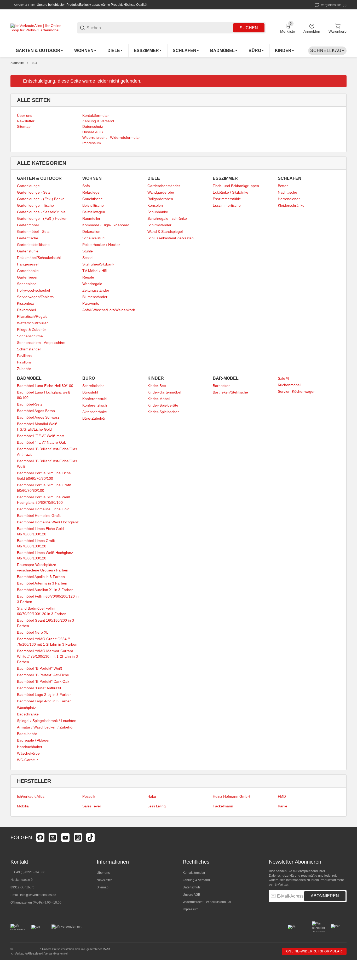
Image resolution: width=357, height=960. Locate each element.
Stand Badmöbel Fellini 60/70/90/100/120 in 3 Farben (41, 611)
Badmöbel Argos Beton (36, 411)
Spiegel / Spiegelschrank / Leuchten (46, 721)
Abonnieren (325, 896)
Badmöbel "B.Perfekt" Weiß (39, 668)
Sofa (86, 186)
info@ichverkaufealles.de (38, 895)
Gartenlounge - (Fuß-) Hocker (42, 218)
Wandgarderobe (160, 192)
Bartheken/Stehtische (230, 392)
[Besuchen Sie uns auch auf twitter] (53, 837)
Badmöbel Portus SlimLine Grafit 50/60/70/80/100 (44, 488)
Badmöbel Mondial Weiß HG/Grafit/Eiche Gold (37, 426)
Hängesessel (27, 264)
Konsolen (155, 205)
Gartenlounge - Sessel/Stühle (41, 212)
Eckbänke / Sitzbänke (230, 192)
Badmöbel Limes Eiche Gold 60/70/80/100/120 (40, 531)
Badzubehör (27, 734)
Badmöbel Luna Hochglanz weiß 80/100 (44, 395)
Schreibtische (93, 386)
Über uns (103, 873)
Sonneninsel (27, 284)
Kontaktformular (194, 873)
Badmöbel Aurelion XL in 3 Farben (45, 590)
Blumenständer (94, 297)
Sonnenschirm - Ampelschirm (41, 342)
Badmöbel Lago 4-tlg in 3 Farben (44, 701)
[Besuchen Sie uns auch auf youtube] (65, 837)
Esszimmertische (227, 205)
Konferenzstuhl (94, 399)
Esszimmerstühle (227, 199)
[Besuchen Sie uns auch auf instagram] (78, 837)
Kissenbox (25, 303)
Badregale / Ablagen (33, 740)
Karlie (282, 806)
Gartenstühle (27, 251)
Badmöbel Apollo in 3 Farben (41, 577)
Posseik (88, 796)
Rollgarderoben (160, 199)
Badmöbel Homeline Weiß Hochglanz (48, 522)
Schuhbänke (157, 212)
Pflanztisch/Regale (32, 316)
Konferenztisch (94, 405)
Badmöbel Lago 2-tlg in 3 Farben (44, 694)
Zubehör (24, 369)
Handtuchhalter (29, 747)
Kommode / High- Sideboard (105, 225)
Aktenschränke (94, 412)
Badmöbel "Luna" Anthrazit (39, 688)
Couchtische (92, 199)
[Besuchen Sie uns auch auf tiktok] (90, 837)
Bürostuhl (90, 392)
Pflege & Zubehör (31, 329)
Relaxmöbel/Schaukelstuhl (39, 258)
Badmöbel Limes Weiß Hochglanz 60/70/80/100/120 (45, 555)
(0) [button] (334, 5)
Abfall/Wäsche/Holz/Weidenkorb (108, 310)
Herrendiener (289, 199)
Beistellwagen (93, 212)
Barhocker (221, 386)
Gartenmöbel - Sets (33, 231)
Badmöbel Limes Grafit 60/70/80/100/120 (36, 543)
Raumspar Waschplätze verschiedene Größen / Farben (42, 567)
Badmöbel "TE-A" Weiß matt (40, 436)
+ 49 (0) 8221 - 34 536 (29, 872)
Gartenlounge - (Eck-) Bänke (41, 199)
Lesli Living (156, 806)
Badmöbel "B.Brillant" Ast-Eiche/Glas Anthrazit (47, 451)
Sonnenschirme (30, 336)
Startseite (17, 63)
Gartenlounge (28, 186)
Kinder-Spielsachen (163, 412)
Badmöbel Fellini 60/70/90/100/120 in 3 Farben (48, 599)
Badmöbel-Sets (29, 404)
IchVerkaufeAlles (30, 796)
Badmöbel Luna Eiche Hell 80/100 (45, 386)
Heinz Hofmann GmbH (231, 796)
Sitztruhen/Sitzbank (98, 264)
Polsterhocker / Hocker (101, 244)
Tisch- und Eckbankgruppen (236, 186)
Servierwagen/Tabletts (35, 297)
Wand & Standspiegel (165, 231)
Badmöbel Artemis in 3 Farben (42, 583)
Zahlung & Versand (196, 880)
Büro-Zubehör (94, 418)
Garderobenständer (163, 186)
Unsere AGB (191, 895)
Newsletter (104, 880)
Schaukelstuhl (93, 238)
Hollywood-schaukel (33, 290)
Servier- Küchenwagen (296, 391)
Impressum (190, 909)
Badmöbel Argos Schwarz (38, 417)
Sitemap (102, 887)
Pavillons (24, 356)
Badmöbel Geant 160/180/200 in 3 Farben (45, 623)
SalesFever (91, 806)
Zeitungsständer (95, 290)
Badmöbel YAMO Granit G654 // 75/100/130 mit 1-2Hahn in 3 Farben (47, 641)
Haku (151, 796)
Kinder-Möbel (158, 399)
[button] (342, 837)
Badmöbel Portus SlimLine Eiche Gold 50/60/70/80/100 (44, 476)
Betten (283, 186)
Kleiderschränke (291, 205)
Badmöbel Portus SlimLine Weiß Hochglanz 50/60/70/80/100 (43, 500)
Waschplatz (26, 707)
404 (34, 63)
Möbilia (23, 806)
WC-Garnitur (27, 760)
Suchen (249, 28)
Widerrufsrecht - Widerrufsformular (207, 902)
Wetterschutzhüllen (33, 323)
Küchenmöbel (289, 385)
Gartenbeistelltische (33, 244)
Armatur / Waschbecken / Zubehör (45, 727)
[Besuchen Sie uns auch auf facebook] (40, 837)
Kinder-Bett (156, 386)
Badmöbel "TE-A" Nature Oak (41, 442)
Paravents (90, 303)
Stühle (87, 251)
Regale (88, 277)
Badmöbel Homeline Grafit (39, 515)
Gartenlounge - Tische (35, 205)
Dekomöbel (26, 310)
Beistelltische (93, 205)
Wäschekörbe (28, 753)
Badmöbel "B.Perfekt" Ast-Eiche (43, 675)
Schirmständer (29, 349)
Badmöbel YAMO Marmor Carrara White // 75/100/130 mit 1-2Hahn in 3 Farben (47, 656)
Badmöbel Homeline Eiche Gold (43, 509)
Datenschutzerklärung (284, 875)
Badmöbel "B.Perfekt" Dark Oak (43, 681)
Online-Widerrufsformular (314, 951)
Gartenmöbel (28, 225)
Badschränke (28, 714)
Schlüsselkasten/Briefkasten (170, 238)
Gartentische (27, 238)
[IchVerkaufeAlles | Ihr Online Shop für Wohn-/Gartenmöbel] (36, 27)
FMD (282, 796)
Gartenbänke (28, 271)
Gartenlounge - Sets (33, 192)
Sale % (283, 378)
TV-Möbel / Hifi (94, 271)
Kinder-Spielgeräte (162, 405)
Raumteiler (91, 218)
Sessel (87, 258)
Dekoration (91, 231)
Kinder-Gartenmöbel (164, 392)
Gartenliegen (27, 277)
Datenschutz (191, 887)
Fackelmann (223, 806)
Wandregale (92, 284)
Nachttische (287, 192)
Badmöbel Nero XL (32, 632)
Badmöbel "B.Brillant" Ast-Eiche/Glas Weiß (47, 464)
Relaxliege (91, 192)
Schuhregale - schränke (167, 218)
